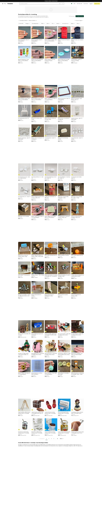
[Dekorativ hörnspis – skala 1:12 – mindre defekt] (77, 111)
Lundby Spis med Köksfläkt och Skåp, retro (50, 197)
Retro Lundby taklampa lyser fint (77, 255)
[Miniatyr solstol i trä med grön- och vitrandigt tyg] (37, 130)
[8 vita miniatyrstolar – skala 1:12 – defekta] (77, 130)
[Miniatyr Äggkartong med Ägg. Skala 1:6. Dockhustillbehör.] (51, 209)
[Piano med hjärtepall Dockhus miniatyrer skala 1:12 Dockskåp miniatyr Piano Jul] (64, 405)
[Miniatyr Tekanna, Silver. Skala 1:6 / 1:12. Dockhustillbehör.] (37, 209)
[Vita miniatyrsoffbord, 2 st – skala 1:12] (37, 169)
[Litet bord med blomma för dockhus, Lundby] (77, 287)
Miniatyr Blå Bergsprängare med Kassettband (37, 334)
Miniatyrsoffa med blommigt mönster (63, 138)
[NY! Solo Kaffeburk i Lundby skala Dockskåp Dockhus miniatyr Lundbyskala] (77, 326)
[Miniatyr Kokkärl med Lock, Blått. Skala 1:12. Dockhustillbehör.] (64, 52)
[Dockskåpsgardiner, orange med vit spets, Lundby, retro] (64, 209)
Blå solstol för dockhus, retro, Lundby (36, 119)
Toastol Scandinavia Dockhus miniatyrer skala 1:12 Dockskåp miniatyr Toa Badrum (50, 432)
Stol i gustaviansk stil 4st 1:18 (23, 118)
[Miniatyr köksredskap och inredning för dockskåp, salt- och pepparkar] (51, 268)
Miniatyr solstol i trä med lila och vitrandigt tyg (63, 119)
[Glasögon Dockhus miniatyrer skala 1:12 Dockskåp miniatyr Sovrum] (77, 424)
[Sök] (60, 4)
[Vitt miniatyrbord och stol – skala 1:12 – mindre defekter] (24, 169)
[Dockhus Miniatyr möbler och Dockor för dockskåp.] (77, 52)
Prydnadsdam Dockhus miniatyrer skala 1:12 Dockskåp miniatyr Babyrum (77, 413)
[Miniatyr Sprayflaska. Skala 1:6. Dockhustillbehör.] (37, 32)
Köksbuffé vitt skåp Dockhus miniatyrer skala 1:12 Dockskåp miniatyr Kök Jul (36, 432)
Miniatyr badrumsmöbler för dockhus (36, 295)
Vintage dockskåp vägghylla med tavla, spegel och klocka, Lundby (50, 334)
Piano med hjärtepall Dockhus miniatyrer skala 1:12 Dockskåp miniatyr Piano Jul (63, 413)
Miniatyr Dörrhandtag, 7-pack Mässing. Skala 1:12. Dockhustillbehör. (76, 99)
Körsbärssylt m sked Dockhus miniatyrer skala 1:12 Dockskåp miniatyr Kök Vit (23, 432)
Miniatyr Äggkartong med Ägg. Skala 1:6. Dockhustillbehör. (50, 217)
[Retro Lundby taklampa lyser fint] (77, 248)
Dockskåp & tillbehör (24, 20)
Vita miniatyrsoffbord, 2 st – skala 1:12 (37, 177)
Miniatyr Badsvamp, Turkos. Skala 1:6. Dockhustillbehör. (51, 374)
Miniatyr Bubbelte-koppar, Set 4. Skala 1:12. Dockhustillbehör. (37, 99)
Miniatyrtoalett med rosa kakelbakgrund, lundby (49, 295)
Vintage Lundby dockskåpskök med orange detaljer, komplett (77, 276)
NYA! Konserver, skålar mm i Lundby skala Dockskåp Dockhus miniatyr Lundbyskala (64, 354)
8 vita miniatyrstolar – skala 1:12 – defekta (77, 138)
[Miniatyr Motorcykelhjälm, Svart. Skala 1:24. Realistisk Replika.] (77, 346)
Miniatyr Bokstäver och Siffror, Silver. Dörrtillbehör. (36, 374)
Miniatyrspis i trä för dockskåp (23, 216)
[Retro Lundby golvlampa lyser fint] (51, 248)
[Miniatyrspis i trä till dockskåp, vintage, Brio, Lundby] (64, 189)
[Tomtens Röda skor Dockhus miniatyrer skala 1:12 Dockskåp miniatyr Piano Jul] (51, 405)
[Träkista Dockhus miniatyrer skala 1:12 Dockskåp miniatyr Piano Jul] (37, 405)
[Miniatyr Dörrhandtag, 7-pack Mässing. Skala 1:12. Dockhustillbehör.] (77, 91)
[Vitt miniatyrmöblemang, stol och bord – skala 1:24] (51, 169)
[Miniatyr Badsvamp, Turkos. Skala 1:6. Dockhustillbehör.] (51, 366)
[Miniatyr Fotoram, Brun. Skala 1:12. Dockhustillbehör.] (64, 91)
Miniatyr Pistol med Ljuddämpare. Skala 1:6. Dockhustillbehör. (37, 60)
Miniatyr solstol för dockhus (63, 294)
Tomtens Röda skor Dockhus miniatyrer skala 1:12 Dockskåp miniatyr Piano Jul (50, 413)
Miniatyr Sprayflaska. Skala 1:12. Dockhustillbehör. (23, 40)
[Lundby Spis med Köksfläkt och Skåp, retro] (51, 189)
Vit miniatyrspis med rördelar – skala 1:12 (76, 177)
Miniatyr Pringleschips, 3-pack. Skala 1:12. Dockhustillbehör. (23, 60)
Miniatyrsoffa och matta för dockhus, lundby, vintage (23, 256)
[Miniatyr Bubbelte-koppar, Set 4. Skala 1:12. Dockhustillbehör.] (37, 91)
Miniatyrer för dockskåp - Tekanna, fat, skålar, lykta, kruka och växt (24, 295)
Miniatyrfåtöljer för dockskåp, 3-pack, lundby (63, 374)
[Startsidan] (10, 4)
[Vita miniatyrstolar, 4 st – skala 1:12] (24, 189)
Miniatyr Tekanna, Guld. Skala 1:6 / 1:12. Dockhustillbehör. (24, 374)
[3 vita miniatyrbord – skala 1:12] (51, 130)
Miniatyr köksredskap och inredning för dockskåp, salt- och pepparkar (51, 276)
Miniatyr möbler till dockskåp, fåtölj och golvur (24, 334)
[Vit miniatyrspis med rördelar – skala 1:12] (77, 169)
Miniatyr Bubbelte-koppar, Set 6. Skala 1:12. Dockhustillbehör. (24, 99)
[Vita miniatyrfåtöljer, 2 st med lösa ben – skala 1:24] (64, 169)
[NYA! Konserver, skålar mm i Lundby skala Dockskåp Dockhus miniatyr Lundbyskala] (64, 346)
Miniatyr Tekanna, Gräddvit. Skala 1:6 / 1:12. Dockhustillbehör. (51, 40)
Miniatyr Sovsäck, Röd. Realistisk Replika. (64, 40)
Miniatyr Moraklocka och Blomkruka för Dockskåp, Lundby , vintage (77, 374)
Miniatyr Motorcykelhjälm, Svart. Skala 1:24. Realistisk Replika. (77, 354)
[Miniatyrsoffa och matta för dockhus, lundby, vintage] (24, 248)
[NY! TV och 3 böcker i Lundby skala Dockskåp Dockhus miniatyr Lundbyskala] (64, 326)
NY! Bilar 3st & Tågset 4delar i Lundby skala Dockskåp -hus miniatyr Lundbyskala (23, 354)
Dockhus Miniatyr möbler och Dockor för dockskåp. (76, 60)
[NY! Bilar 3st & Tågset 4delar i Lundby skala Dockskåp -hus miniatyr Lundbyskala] (24, 346)
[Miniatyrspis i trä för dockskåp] (24, 209)
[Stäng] (101, 1)
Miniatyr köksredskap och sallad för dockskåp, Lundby (64, 276)
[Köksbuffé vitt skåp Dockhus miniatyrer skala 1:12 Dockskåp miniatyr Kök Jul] (37, 424)
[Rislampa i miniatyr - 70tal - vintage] (37, 268)
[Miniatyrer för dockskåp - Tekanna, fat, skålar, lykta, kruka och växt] (24, 287)
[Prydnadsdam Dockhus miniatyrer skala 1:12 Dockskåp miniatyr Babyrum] (77, 405)
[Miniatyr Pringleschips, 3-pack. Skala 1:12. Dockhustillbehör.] (24, 52)
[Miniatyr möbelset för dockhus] (64, 248)
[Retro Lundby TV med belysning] (24, 268)
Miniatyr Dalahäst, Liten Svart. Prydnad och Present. (50, 60)
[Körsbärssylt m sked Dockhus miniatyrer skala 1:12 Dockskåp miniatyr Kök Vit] (24, 424)
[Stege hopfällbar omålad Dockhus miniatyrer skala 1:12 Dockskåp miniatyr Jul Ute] (24, 405)
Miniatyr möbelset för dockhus (63, 255)
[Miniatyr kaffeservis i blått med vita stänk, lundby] (51, 111)
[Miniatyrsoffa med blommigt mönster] (64, 130)
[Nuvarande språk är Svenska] (72, 4)
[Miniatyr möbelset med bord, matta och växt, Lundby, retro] (37, 189)
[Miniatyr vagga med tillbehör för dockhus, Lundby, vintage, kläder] (37, 248)
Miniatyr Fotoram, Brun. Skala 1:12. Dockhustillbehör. (64, 99)
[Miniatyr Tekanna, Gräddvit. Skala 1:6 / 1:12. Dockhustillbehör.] (51, 32)
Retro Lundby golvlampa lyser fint (51, 255)
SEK (74, 3)
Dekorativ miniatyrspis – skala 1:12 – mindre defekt (24, 138)
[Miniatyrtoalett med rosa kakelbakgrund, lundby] (51, 287)
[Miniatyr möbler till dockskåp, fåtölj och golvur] (24, 326)
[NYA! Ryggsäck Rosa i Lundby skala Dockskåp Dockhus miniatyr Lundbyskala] (37, 346)
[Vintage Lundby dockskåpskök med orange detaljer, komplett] (77, 268)
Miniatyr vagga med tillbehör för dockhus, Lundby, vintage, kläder (37, 256)
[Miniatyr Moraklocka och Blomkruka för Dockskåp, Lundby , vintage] (77, 366)
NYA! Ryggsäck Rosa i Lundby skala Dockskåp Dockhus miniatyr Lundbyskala (37, 354)
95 (57, 438)
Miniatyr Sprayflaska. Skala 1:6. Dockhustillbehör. (36, 40)
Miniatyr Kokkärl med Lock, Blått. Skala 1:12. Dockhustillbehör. (63, 60)
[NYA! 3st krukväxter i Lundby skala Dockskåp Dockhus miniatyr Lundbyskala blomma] (51, 346)
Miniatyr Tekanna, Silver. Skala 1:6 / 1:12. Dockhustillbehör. (37, 217)
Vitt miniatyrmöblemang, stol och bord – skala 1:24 (50, 177)
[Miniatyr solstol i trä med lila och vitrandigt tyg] (64, 111)
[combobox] (40, 4)
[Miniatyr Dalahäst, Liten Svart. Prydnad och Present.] (51, 52)
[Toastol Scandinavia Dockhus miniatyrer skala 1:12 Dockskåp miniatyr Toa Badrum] (51, 424)
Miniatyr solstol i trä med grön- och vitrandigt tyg (37, 138)
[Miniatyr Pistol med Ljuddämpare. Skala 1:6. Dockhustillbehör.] (37, 52)
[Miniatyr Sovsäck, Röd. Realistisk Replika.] (64, 32)
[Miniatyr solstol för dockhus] (64, 287)
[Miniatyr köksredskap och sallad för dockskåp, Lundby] (64, 268)
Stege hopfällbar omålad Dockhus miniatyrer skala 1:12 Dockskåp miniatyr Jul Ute (24, 413)
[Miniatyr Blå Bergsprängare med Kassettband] (37, 326)
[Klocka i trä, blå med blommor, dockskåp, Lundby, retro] (77, 209)
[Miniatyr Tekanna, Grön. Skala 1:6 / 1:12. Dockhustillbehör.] (51, 91)
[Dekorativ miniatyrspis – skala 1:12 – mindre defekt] (24, 130)
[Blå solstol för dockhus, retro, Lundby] (37, 111)
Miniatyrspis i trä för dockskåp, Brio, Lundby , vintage (76, 197)
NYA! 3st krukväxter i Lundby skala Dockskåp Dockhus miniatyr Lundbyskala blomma (51, 354)
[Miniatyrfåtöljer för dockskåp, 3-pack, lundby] (64, 366)
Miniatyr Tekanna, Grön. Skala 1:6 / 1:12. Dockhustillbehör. (51, 99)
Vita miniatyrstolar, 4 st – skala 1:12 (24, 196)
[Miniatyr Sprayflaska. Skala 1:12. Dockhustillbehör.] (24, 32)
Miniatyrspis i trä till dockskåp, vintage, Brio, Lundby (63, 197)
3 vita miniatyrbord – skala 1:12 (50, 137)
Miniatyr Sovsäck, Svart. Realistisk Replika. (77, 40)
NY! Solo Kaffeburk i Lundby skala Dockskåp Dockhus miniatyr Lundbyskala (77, 334)
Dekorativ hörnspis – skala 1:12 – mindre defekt (77, 119)
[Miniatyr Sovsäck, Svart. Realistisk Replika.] (77, 32)
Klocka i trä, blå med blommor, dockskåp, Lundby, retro (76, 217)
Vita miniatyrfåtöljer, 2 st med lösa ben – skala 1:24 (64, 177)
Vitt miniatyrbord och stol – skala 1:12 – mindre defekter (24, 177)
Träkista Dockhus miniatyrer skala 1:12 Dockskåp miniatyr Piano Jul (37, 413)
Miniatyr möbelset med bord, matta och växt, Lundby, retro (37, 197)
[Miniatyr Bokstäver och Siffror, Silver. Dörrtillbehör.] (37, 366)
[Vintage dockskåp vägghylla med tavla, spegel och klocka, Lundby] (51, 326)
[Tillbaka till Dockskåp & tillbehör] (18, 20)
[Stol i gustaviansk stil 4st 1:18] (24, 111)
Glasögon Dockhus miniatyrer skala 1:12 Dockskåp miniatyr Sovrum (77, 432)
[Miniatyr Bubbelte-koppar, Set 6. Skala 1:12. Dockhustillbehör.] (24, 91)
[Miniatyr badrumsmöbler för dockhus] (37, 287)
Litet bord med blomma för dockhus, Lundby (76, 295)
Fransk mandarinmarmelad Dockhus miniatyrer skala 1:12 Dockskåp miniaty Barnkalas (64, 432)
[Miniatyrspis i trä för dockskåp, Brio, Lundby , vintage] (77, 189)
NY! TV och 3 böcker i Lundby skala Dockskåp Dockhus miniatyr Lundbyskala (64, 334)
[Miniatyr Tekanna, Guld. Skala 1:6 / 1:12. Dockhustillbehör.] (24, 366)
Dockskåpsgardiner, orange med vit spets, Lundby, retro (63, 217)
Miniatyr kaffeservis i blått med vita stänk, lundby (50, 119)
